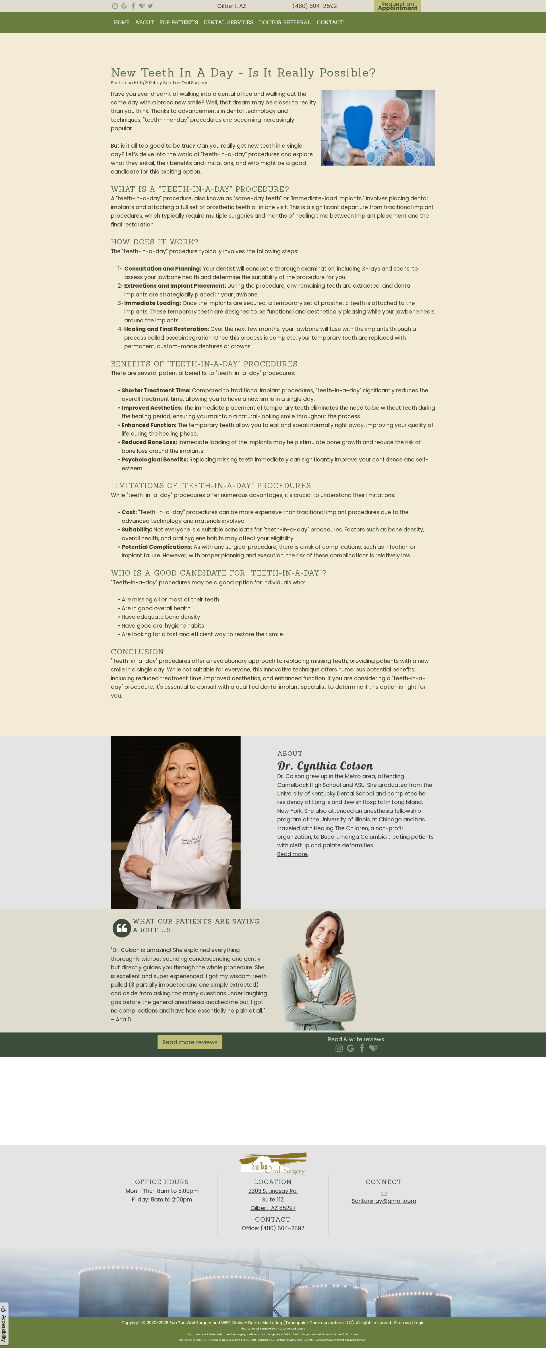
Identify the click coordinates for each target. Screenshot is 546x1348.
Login (419, 1323)
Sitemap (402, 1323)
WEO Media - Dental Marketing (251, 1323)
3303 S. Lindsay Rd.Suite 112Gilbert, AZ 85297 (273, 1199)
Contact (330, 22)
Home (121, 22)
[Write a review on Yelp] (339, 1048)
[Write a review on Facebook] (362, 1048)
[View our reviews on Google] (124, 4)
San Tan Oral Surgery (190, 1323)
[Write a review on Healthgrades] (373, 1048)
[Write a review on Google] (350, 1048)
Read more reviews (190, 1042)
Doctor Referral (285, 22)
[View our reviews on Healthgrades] (142, 4)
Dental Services (228, 22)
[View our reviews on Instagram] (115, 4)
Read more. (292, 854)
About (144, 22)
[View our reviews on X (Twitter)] (150, 4)
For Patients (179, 22)
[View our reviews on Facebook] (133, 4)
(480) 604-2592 (282, 1228)
